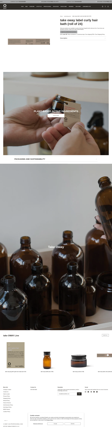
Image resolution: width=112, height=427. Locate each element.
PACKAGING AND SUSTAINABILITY (29, 159)
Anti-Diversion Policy (8, 405)
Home (61, 16)
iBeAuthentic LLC (13, 426)
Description (63, 38)
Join (79, 393)
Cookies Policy (6, 411)
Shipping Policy (101, 34)
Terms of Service (7, 402)
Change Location (7, 389)
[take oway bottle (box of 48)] (47, 355)
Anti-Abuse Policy (7, 407)
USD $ (5, 420)
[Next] (108, 355)
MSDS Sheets (6, 409)
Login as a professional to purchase (68, 31)
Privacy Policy (49, 420)
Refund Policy (6, 400)
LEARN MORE (56, 115)
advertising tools (67, 16)
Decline (72, 423)
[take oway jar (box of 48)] (78, 355)
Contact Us (5, 391)
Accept (55, 423)
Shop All (105, 335)
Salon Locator (6, 394)
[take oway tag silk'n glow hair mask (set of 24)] (15, 355)
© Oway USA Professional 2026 (13, 424)
